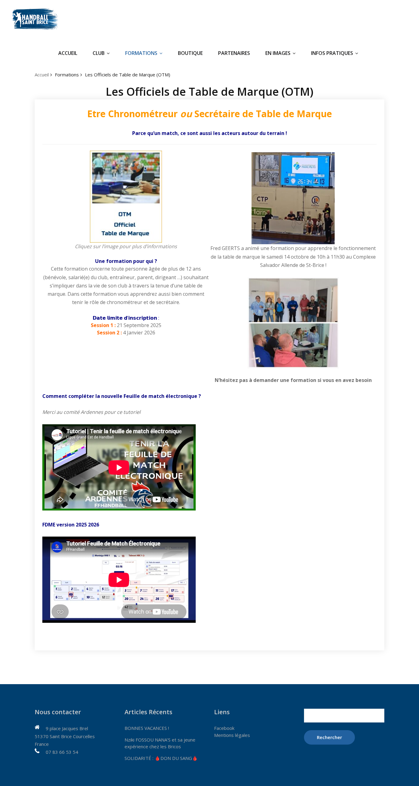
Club (99, 53)
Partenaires (234, 53)
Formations (141, 53)
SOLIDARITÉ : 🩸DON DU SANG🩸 (161, 758)
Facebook (224, 728)
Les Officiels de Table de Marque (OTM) (127, 74)
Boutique (190, 53)
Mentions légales (232, 735)
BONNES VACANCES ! (147, 728)
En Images (277, 53)
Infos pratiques (332, 53)
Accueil (67, 53)
